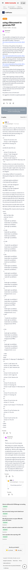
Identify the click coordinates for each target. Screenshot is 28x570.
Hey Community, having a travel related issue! (13, 511)
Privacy (20, 560)
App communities (11, 6)
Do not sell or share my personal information (12, 565)
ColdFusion (19, 6)
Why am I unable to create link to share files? (12, 527)
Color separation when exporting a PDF (11, 534)
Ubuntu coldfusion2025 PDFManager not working (13, 504)
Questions (5, 8)
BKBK (6, 122)
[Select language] (18, 3)
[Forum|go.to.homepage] (10, 3)
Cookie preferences (6, 563)
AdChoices (7, 568)
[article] (14, 277)
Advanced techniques (7, 99)
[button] (3, 3)
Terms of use (15, 560)
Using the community (7, 560)
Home (4, 6)
